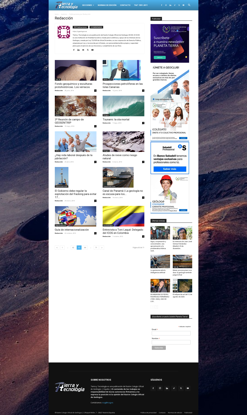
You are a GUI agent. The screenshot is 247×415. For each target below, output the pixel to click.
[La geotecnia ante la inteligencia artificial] (160, 261)
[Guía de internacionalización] (75, 216)
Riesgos (106, 115)
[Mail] (84, 50)
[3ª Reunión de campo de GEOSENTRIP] (75, 106)
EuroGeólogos (108, 225)
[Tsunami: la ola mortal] (123, 106)
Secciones (87, 5)
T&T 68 (153, 238)
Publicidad (188, 413)
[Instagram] (166, 5)
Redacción (59, 90)
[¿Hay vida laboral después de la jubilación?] (75, 141)
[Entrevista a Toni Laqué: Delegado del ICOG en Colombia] (123, 216)
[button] (189, 5)
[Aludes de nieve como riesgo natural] (123, 141)
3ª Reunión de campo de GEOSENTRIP (69, 121)
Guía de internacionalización (72, 229)
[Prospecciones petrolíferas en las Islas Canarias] (123, 70)
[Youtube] (183, 5)
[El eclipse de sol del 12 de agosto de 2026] (182, 285)
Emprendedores (61, 225)
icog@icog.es (107, 402)
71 (96, 247)
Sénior (105, 79)
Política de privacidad (148, 413)
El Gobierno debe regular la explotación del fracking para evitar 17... (75, 194)
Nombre (156, 338)
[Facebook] (162, 5)
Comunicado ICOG (61, 186)
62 (73, 247)
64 (85, 247)
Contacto (125, 5)
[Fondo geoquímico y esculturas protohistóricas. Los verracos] (75, 70)
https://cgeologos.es (80, 31)
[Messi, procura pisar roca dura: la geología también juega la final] (182, 261)
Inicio (57, 14)
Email (155, 329)
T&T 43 (58, 79)
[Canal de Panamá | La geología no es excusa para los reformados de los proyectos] (123, 177)
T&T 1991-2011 (141, 5)
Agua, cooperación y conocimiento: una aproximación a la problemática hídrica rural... (158, 246)
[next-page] (102, 247)
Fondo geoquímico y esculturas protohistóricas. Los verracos (73, 85)
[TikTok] (175, 5)
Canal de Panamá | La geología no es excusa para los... (123, 192)
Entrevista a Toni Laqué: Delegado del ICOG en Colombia (123, 231)
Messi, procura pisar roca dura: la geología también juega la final (182, 272)
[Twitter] (179, 5)
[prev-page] (57, 247)
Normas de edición (107, 5)
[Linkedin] (170, 5)
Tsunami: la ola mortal (116, 119)
